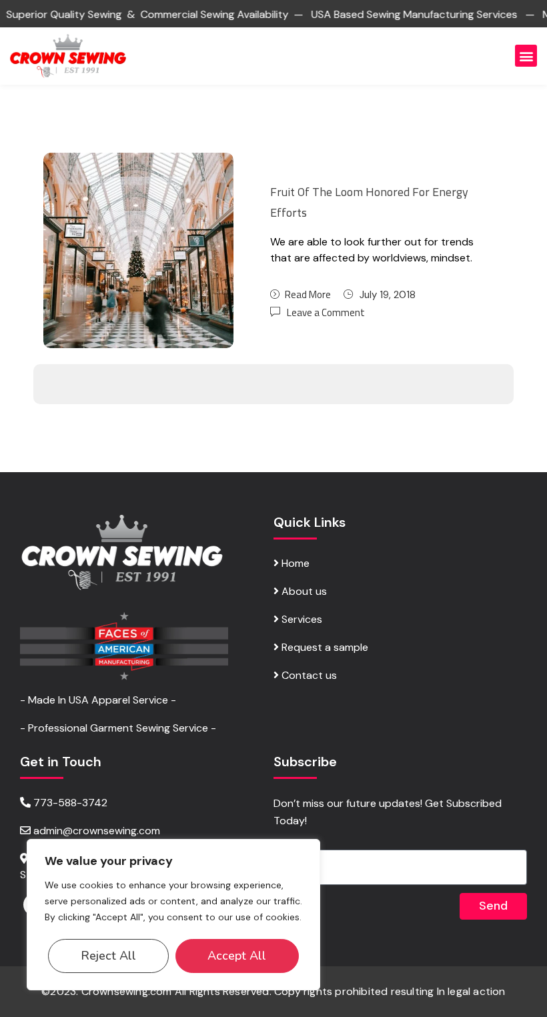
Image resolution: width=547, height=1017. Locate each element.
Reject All (108, 956)
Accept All (236, 956)
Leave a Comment (326, 312)
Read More (308, 294)
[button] (526, 56)
